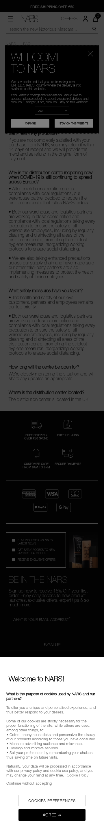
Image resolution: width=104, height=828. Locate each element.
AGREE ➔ (52, 814)
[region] (52, 742)
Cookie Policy (77, 775)
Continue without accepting (29, 783)
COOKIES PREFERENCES (51, 800)
